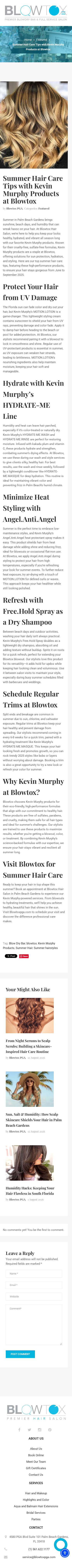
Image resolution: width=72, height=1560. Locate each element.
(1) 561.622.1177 (39, 1549)
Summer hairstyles (46, 948)
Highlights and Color (36, 1500)
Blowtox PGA (14, 208)
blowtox (31, 943)
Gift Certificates (36, 1468)
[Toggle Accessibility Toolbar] (65, 1553)
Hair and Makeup (36, 1493)
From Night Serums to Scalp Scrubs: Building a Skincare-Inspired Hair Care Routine (29, 1046)
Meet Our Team (36, 1461)
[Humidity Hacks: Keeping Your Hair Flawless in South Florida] (30, 1162)
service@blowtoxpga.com (38, 1557)
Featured (43, 208)
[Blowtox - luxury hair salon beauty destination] (36, 13)
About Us (36, 1448)
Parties (36, 1519)
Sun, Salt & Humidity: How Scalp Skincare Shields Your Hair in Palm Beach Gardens (34, 1120)
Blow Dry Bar (17, 943)
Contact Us (36, 1474)
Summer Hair (24, 948)
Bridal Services (36, 1513)
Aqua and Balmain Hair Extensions (36, 1506)
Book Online (36, 1455)
